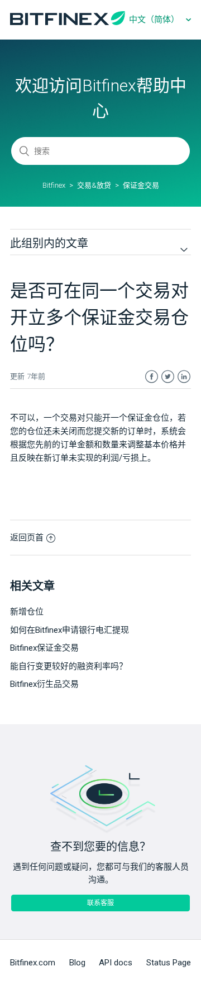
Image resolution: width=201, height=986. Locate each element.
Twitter (168, 377)
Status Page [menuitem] (168, 963)
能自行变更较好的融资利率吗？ (68, 666)
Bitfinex (53, 185)
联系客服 (100, 903)
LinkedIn (184, 377)
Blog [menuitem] (77, 963)
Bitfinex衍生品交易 (44, 684)
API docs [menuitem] (115, 963)
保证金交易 (141, 185)
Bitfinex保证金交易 (44, 648)
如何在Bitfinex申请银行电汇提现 (69, 630)
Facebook (152, 377)
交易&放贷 (94, 185)
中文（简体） (155, 19)
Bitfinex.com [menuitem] (32, 963)
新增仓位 (27, 612)
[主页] (67, 22)
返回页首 (27, 538)
